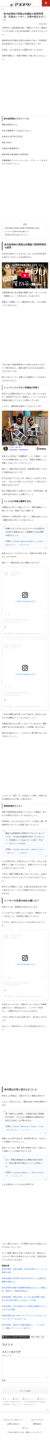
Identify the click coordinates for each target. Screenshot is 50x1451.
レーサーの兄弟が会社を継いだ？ (17, 231)
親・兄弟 (41, 1337)
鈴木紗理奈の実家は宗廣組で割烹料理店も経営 (22, 228)
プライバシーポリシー (13, 1420)
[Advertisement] (25, 88)
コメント (7, 1355)
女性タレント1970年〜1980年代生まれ (16, 1337)
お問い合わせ (13, 1424)
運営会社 (37, 1424)
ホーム (25, 1428)
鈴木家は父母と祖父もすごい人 (16, 235)
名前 (4, 1380)
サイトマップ (37, 1420)
